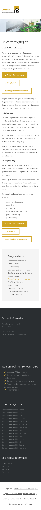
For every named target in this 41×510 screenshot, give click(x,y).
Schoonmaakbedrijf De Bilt (13, 416)
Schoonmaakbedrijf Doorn (13, 436)
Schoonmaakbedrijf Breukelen (14, 448)
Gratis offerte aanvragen (15, 75)
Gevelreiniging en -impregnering (19, 279)
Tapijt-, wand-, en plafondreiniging (20, 273)
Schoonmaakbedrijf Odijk (12, 442)
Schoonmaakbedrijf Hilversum (14, 424)
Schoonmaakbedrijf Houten (13, 445)
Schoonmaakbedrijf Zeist (12, 413)
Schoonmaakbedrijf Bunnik (13, 439)
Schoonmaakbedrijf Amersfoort (15, 421)
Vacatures (6, 472)
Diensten (5, 469)
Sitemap (6, 499)
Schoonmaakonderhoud (17, 261)
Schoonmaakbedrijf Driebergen (14, 433)
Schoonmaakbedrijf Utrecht (13, 410)
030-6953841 (11, 83)
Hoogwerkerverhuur (15, 294)
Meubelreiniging (13, 276)
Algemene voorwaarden (13, 494)
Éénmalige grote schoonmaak (19, 270)
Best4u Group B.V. (30, 499)
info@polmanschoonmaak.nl (17, 91)
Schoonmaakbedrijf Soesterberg (15, 427)
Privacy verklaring (30, 494)
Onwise (29, 504)
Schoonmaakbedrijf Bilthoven (14, 418)
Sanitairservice (13, 264)
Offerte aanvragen (9, 463)
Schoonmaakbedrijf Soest (12, 430)
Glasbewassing (13, 267)
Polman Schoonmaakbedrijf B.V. (26, 489)
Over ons (5, 466)
